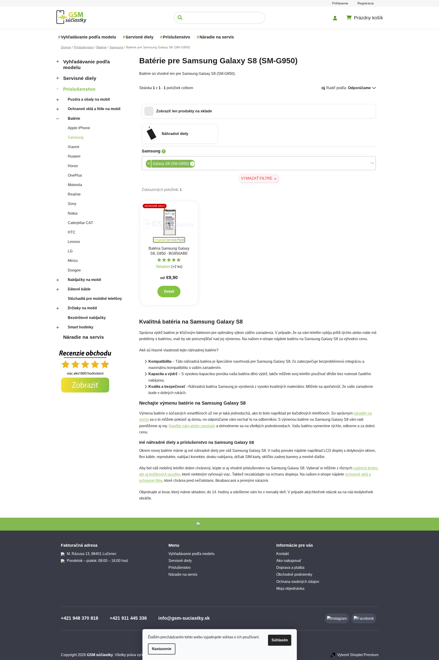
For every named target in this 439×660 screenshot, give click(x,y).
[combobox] (259, 163)
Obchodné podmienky (294, 574)
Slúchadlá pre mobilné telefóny (95, 299)
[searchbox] (196, 164)
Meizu (73, 261)
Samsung (75, 137)
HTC (72, 232)
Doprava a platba (290, 567)
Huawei (74, 156)
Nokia (72, 213)
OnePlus (75, 175)
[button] (259, 111)
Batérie (74, 118)
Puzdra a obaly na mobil (89, 99)
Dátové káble (79, 289)
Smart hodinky (80, 327)
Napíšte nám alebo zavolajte (192, 426)
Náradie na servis (83, 337)
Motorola (75, 185)
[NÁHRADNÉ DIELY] (169, 223)
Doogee (74, 270)
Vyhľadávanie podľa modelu (86, 64)
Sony (72, 204)
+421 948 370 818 (79, 618)
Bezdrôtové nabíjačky (87, 318)
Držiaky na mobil (82, 308)
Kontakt (282, 554)
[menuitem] (88, 37)
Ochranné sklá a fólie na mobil (94, 109)
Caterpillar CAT (80, 223)
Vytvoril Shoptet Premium (357, 655)
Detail (169, 291)
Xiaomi (73, 147)
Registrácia (365, 3)
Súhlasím (279, 640)
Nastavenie (161, 649)
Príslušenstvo (79, 89)
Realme (74, 194)
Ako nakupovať (288, 561)
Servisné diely (79, 78)
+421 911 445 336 (128, 618)
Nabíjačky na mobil (84, 280)
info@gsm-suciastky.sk (184, 618)
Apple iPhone (79, 128)
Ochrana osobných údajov (297, 582)
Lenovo (74, 242)
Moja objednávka (290, 588)
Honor (73, 166)
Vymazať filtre (256, 178)
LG (70, 251)
